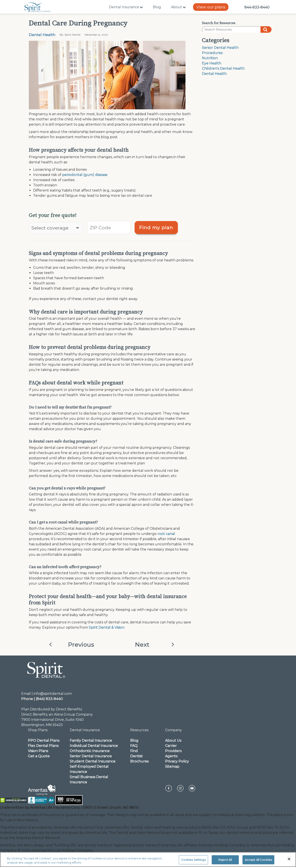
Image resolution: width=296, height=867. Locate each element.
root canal (166, 534)
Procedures (212, 53)
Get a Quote (39, 756)
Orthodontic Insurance (90, 751)
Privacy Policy (177, 761)
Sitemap (172, 766)
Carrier (171, 746)
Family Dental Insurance (91, 740)
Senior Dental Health (220, 48)
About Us (173, 740)
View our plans (210, 7)
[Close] (289, 859)
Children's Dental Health (223, 68)
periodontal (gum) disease (84, 175)
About (176, 7)
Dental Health (42, 34)
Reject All (225, 859)
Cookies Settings (193, 859)
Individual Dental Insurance (94, 746)
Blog (157, 7)
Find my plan (156, 227)
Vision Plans (38, 751)
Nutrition (210, 58)
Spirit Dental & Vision (106, 627)
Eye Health (211, 63)
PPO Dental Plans (43, 740)
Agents (171, 756)
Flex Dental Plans (43, 746)
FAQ (134, 746)
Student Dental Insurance (92, 761)
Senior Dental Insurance (91, 756)
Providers (173, 751)
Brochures (139, 761)
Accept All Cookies (258, 859)
